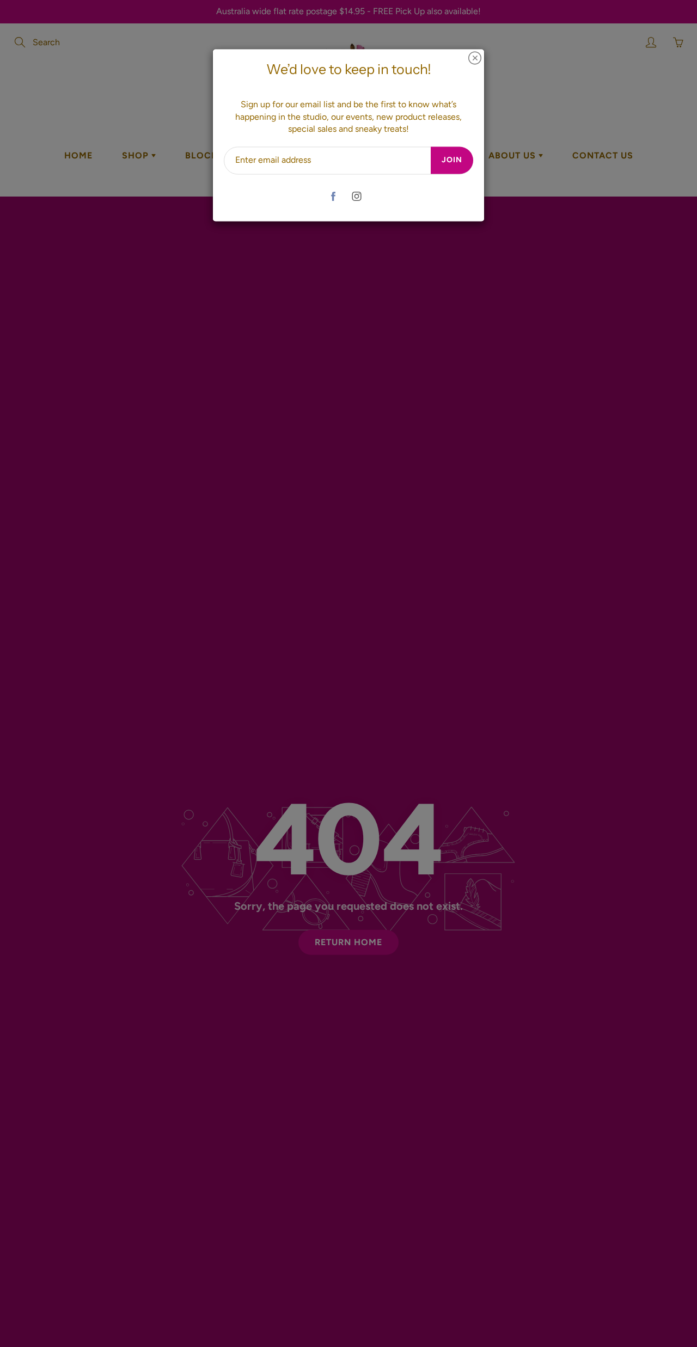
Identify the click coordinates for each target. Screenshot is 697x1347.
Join (452, 160)
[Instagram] (356, 196)
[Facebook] (333, 196)
